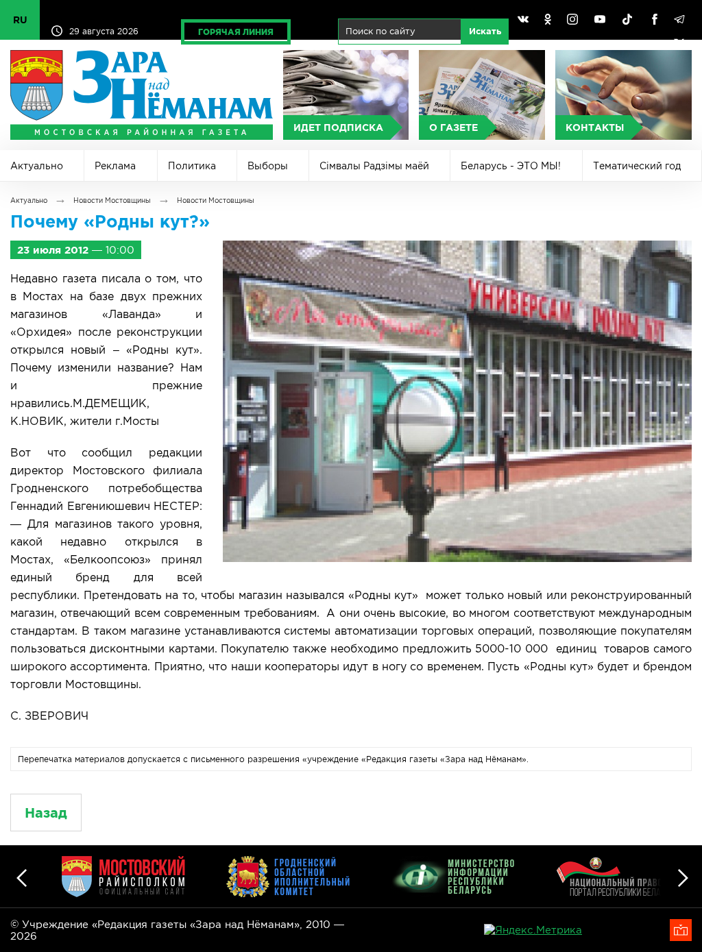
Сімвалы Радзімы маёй (374, 165)
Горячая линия (236, 31)
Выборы (267, 165)
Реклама (115, 165)
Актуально (36, 165)
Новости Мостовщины (112, 200)
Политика (192, 165)
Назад (46, 812)
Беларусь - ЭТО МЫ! (511, 165)
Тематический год (637, 165)
